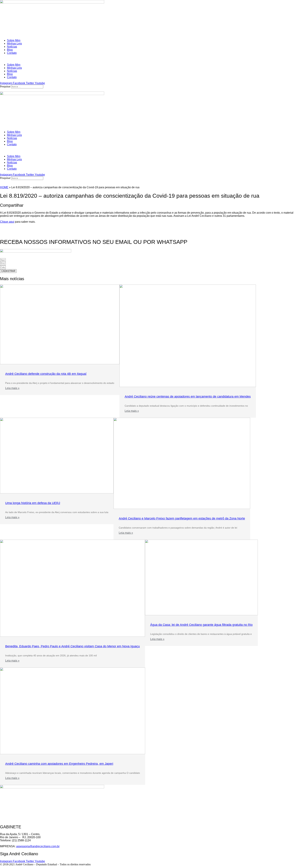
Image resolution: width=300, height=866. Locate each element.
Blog (10, 49)
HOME (4, 187)
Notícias (12, 46)
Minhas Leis (14, 43)
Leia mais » (12, 388)
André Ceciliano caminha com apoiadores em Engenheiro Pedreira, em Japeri (59, 763)
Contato (12, 52)
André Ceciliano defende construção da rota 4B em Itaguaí (45, 374)
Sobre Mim (13, 40)
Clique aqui (7, 221)
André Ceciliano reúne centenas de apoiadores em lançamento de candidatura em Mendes (188, 396)
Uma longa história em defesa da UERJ (32, 503)
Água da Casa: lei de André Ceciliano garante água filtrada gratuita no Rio (201, 624)
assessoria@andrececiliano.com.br (38, 846)
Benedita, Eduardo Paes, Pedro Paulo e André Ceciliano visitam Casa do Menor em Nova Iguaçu (72, 646)
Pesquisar (5, 86)
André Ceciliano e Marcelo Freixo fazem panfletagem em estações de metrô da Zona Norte (182, 518)
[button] (150, 58)
